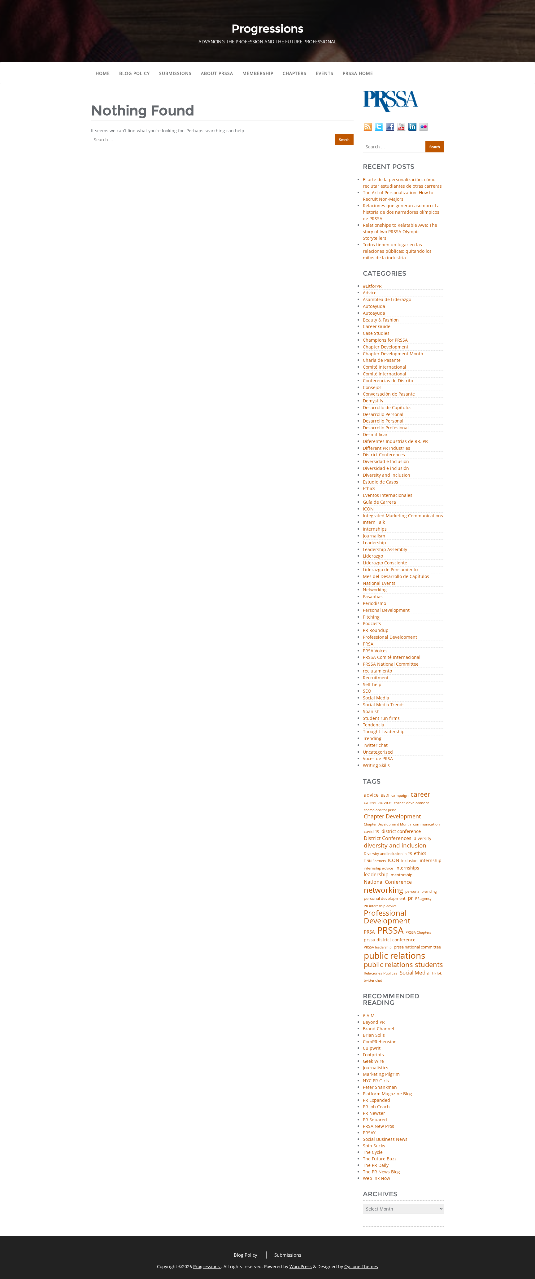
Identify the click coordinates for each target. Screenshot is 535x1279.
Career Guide (376, 326)
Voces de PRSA (378, 758)
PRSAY (369, 1133)
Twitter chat (375, 745)
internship (430, 860)
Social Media (376, 698)
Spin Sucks (374, 1146)
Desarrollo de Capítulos (387, 407)
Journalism (374, 536)
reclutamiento (377, 671)
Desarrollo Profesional (386, 428)
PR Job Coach (376, 1107)
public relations (394, 955)
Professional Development (390, 637)
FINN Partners (375, 860)
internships (407, 868)
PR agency (423, 898)
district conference (401, 831)
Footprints (373, 1055)
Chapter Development (385, 347)
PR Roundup (376, 630)
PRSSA (390, 930)
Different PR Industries (386, 448)
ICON (368, 509)
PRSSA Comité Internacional (391, 657)
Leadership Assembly (385, 549)
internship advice (378, 868)
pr (410, 897)
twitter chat (373, 980)
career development (411, 803)
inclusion (409, 861)
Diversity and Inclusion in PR (388, 854)
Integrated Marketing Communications (403, 516)
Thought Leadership (384, 731)
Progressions (207, 1266)
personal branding (421, 891)
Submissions (175, 73)
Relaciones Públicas (381, 973)
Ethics (369, 488)
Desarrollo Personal (383, 414)
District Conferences (384, 455)
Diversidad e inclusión (386, 468)
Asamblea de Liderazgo (387, 299)
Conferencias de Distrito (388, 380)
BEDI (385, 795)
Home (103, 73)
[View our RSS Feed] (368, 126)
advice (371, 794)
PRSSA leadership (378, 947)
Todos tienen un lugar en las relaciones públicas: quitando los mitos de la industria (397, 251)
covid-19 (371, 832)
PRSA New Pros (378, 1126)
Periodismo (374, 603)
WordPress (300, 1266)
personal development (385, 898)
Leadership (374, 542)
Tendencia (373, 725)
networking (383, 890)
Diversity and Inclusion (386, 475)
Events (324, 73)
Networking (375, 590)
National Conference (388, 881)
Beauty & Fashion (381, 320)
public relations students (403, 964)
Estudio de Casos (380, 482)
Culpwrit (372, 1048)
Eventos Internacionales (387, 495)
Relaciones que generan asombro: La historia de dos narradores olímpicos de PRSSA (401, 212)
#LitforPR (372, 286)
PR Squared (375, 1120)
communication (426, 824)
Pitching (371, 617)
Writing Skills (376, 765)
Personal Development (386, 610)
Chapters (295, 73)
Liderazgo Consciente (385, 563)
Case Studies (376, 333)
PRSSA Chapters (418, 932)
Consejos (372, 387)
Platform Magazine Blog (387, 1094)
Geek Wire (373, 1061)
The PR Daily (376, 1165)
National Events (379, 583)
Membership (257, 73)
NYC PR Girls (376, 1081)
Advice (369, 293)
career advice (378, 802)
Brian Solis (374, 1035)
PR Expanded (376, 1100)
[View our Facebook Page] (390, 126)
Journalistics (375, 1068)
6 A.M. (369, 1015)
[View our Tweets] (379, 126)
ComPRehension (380, 1042)
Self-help (372, 684)
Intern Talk (374, 522)
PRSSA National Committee (391, 664)
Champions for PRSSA (385, 340)
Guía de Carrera (379, 502)
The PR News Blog (381, 1172)
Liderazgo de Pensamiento (390, 569)
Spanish (371, 711)
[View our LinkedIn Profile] (412, 126)
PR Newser (374, 1113)
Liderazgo (373, 556)
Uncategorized (378, 752)
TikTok (437, 973)
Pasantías (373, 596)
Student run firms (381, 718)
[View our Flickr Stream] (423, 126)
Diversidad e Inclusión (386, 461)
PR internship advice (380, 906)
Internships (375, 529)
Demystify (373, 401)
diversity (422, 838)
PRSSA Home (358, 73)
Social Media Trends (384, 704)
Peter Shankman (380, 1087)
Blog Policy (134, 73)
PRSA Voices (375, 651)
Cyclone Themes (361, 1266)
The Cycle (373, 1152)
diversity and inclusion (395, 845)
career (420, 794)
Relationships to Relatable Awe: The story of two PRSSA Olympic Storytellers (400, 231)
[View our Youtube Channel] (401, 126)
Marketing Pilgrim (381, 1074)
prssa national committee (417, 947)
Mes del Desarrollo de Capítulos (396, 576)
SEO (367, 691)
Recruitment (376, 678)
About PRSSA (217, 73)
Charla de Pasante (382, 360)
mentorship (401, 875)
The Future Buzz (380, 1159)
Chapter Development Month (393, 354)
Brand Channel (378, 1029)
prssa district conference (389, 940)
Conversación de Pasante (389, 394)
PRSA (368, 644)
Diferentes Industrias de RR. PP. (395, 441)
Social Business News (385, 1139)
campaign (399, 795)
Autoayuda (374, 306)
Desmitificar (375, 434)
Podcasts (372, 623)
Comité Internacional (384, 367)
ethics (420, 853)
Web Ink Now (376, 1178)
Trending (372, 738)
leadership (376, 874)
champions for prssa (380, 810)
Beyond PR (374, 1022)
